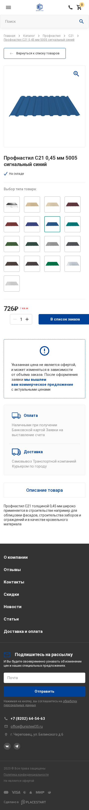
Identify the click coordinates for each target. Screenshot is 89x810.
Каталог (29, 36)
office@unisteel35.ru (27, 726)
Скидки (11, 594)
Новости (13, 606)
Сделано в (12, 802)
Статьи (11, 619)
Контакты (14, 581)
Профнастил (52, 36)
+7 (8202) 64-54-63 (28, 718)
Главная (9, 36)
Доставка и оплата (23, 631)
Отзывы (12, 569)
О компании (16, 557)
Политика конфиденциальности (26, 774)
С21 (71, 36)
